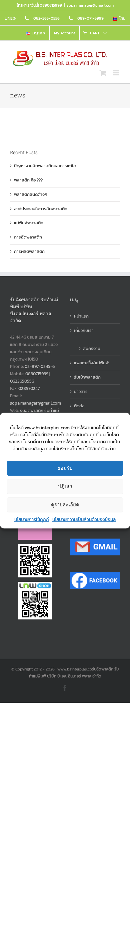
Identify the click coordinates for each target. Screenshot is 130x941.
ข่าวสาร (81, 391)
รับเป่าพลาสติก (87, 377)
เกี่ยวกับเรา (84, 330)
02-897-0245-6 (40, 366)
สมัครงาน (91, 348)
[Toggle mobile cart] (103, 72)
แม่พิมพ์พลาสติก (28, 222)
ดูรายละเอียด (65, 504)
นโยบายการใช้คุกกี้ (31, 519)
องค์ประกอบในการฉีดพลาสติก (40, 208)
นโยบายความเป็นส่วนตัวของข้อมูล (84, 519)
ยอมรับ (65, 468)
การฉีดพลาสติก (28, 237)
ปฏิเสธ (65, 486)
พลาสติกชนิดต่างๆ (30, 194)
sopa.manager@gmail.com (90, 5)
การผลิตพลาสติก (29, 251)
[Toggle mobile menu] (116, 72)
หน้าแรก (81, 316)
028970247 (29, 388)
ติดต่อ (79, 406)
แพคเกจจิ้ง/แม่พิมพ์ (91, 363)
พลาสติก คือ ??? (28, 180)
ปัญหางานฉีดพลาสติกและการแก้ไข (45, 165)
